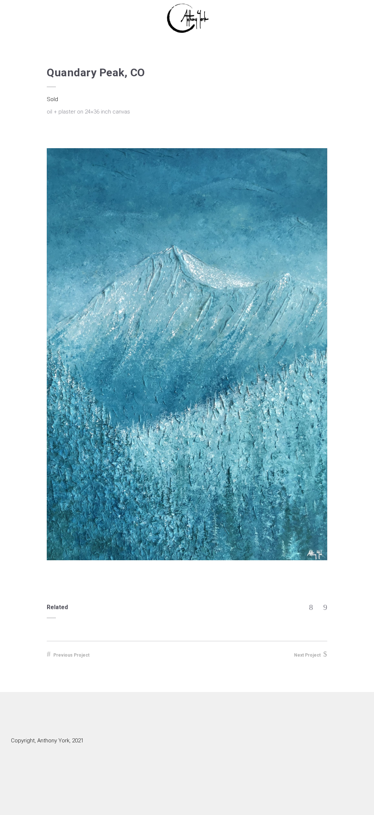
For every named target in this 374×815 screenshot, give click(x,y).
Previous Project (71, 655)
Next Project (307, 655)
